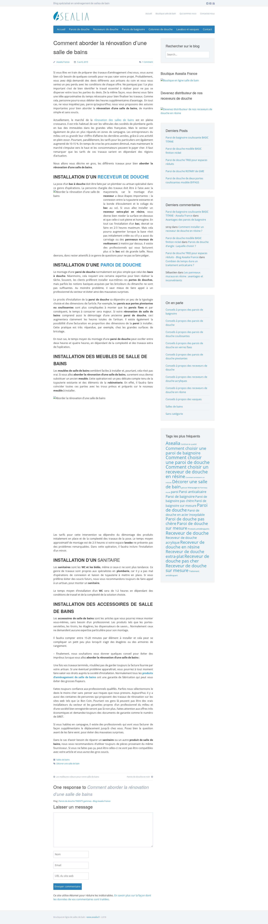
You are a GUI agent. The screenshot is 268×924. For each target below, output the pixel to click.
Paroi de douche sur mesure (187, 526)
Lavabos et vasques (187, 29)
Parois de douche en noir (138, 776)
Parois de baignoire (133, 29)
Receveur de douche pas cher (187, 558)
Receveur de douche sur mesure (186, 568)
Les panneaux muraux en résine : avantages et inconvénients (184, 276)
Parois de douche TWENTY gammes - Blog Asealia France (84, 801)
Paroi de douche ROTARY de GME (185, 171)
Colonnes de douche (161, 29)
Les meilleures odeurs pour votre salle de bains (77, 776)
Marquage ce (194, 487)
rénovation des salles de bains (114, 120)
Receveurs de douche (105, 29)
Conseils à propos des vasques (184, 399)
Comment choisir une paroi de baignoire (186, 450)
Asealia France (62, 62)
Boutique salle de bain (166, 13)
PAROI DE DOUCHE (120, 265)
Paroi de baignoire (180, 496)
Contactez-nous (207, 13)
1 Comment (147, 62)
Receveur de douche (187, 533)
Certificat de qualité (189, 444)
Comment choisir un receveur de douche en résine (187, 471)
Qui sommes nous (188, 13)
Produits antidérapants (198, 528)
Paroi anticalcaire (192, 491)
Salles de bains (63, 759)
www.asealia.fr (93, 917)
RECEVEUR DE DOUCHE (123, 177)
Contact (207, 29)
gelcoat (184, 488)
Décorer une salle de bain (68, 763)
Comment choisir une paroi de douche (188, 459)
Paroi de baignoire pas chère (186, 499)
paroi (174, 492)
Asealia (173, 443)
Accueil (148, 13)
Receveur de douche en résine (185, 544)
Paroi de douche (187, 507)
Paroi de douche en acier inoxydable (185, 512)
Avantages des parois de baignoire (186, 219)
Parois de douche (79, 29)
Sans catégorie (174, 414)
